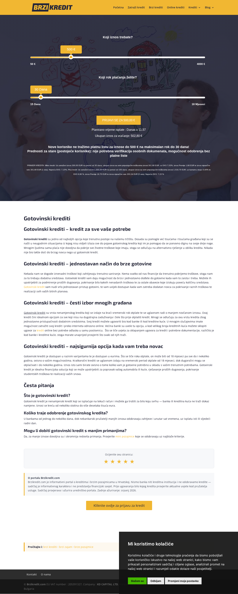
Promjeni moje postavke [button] (183, 580)
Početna (118, 7)
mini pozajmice (124, 436)
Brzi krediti (156, 7)
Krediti (193, 7)
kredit (40, 330)
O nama (46, 574)
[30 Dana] (40, 97)
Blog (207, 7)
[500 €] (71, 57)
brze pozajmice (83, 547)
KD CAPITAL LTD (107, 584)
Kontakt (32, 574)
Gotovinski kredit (34, 287)
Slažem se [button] (137, 580)
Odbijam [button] (155, 580)
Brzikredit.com (36, 584)
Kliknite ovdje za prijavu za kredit (119, 505)
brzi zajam (65, 547)
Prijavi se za (118, 120)
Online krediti (175, 7)
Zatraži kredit (136, 7)
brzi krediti (50, 547)
